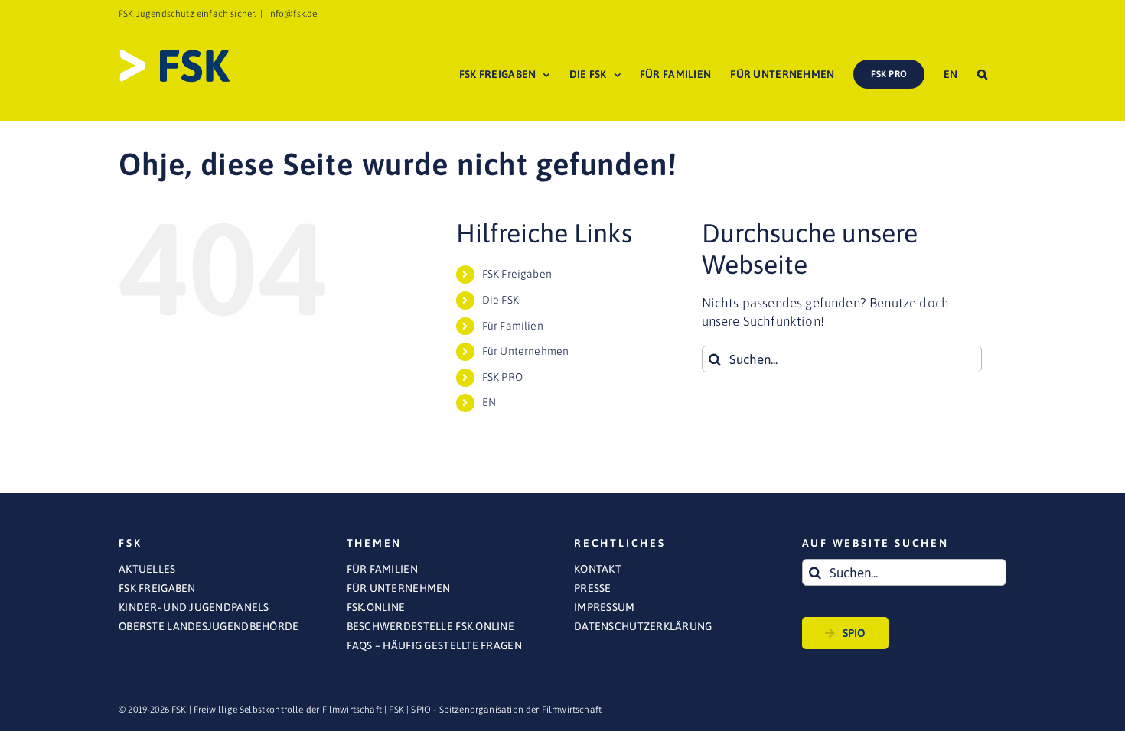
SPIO (854, 633)
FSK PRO (502, 377)
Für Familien (512, 326)
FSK (396, 709)
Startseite (816, 134)
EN (489, 402)
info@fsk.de (293, 13)
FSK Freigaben (517, 274)
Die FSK (500, 300)
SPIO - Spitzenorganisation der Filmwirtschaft (506, 709)
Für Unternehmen (525, 351)
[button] (982, 74)
